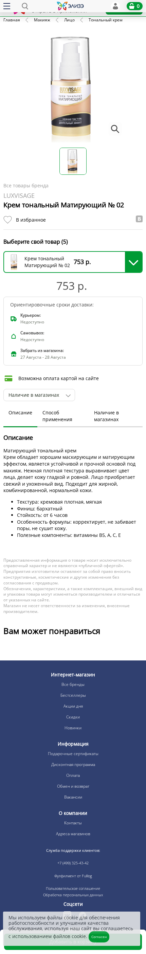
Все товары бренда (26, 185)
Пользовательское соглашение (73, 888)
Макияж (42, 20)
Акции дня (73, 706)
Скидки (73, 717)
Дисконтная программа (73, 764)
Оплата (73, 775)
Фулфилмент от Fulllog (73, 875)
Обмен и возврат (73, 786)
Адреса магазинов (73, 834)
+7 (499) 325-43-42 (73, 862)
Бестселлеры (73, 695)
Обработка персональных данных (73, 894)
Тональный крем (106, 20)
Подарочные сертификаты (73, 753)
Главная (11, 20)
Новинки (73, 728)
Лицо (69, 20)
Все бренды (73, 684)
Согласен (99, 936)
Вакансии (73, 797)
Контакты (73, 823)
